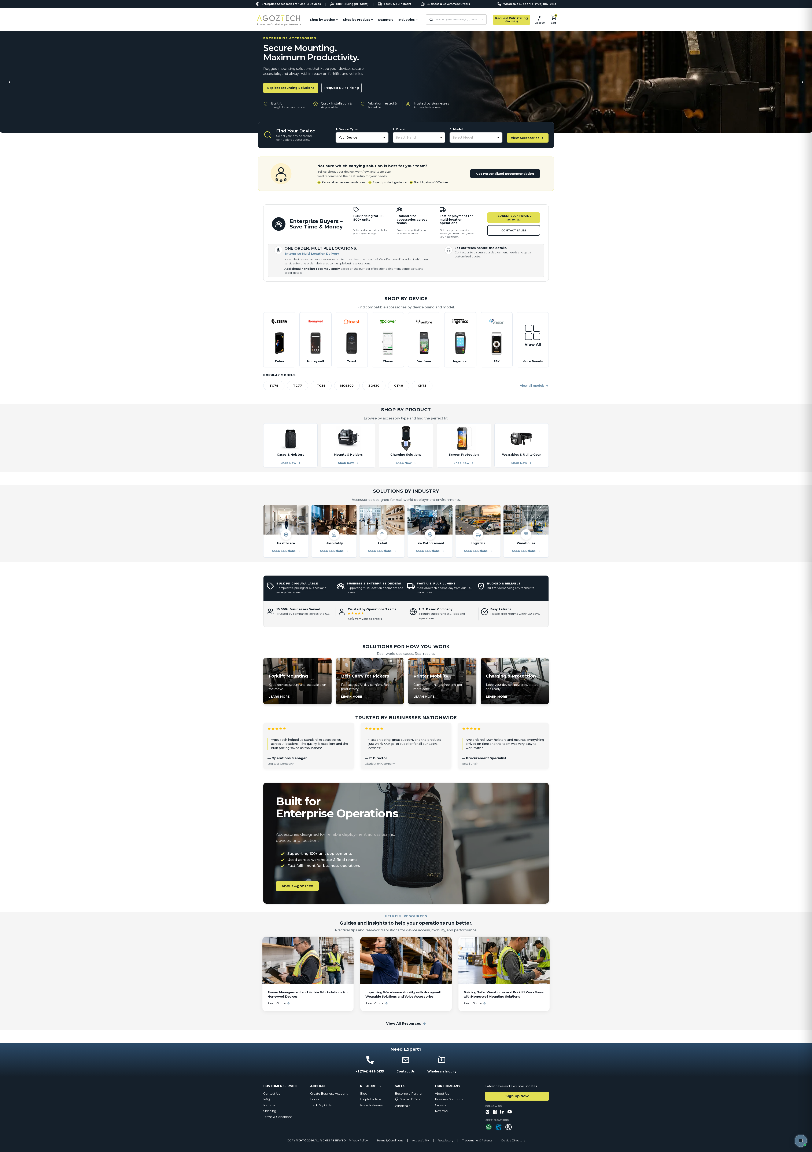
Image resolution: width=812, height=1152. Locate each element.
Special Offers (410, 1099)
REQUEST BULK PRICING (514, 217)
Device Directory (513, 1140)
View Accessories (525, 138)
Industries (406, 20)
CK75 (422, 386)
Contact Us (271, 1094)
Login (314, 1099)
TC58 (321, 386)
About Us (442, 1094)
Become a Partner (408, 1094)
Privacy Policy (358, 1140)
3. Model (456, 129)
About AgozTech (297, 886)
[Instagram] (487, 1112)
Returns (269, 1105)
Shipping (269, 1111)
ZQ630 (373, 386)
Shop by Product (356, 20)
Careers (440, 1105)
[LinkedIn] (502, 1112)
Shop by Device (322, 20)
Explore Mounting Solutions (290, 88)
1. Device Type (347, 129)
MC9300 (347, 386)
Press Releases (371, 1105)
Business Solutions (449, 1099)
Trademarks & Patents (477, 1140)
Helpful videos (370, 1099)
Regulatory (445, 1140)
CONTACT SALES (513, 230)
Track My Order (321, 1105)
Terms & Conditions (277, 1117)
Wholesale (402, 1106)
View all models (532, 386)
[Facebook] (495, 1112)
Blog (363, 1094)
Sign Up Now (517, 1096)
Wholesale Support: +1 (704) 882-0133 (529, 4)
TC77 (297, 386)
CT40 (398, 386)
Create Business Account (329, 1094)
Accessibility (420, 1140)
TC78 (273, 386)
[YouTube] (510, 1112)
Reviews (441, 1111)
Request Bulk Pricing (341, 88)
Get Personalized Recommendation (505, 174)
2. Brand (399, 129)
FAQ (266, 1099)
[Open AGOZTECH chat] (801, 1141)
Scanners (385, 20)
